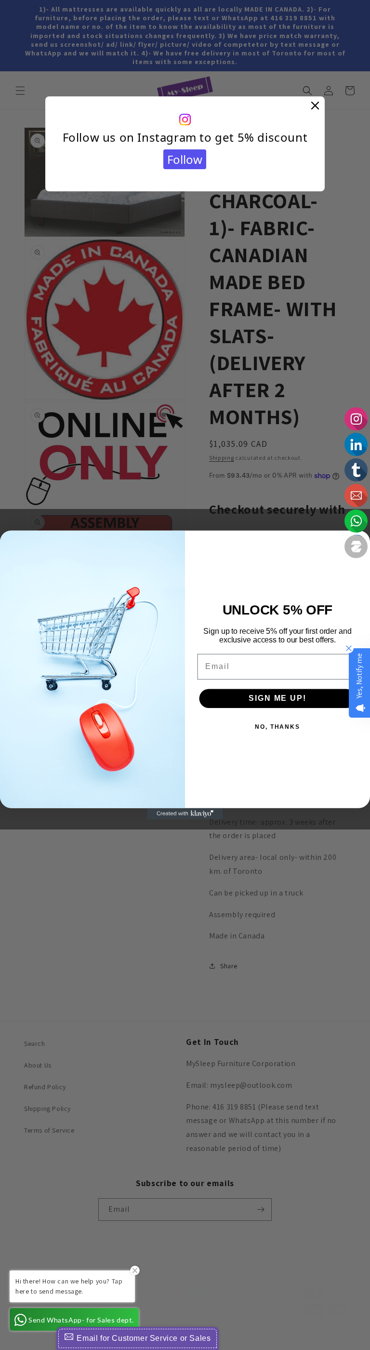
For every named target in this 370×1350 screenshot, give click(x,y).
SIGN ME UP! (277, 698)
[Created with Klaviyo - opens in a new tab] (185, 814)
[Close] (315, 106)
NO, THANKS (277, 726)
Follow (184, 159)
